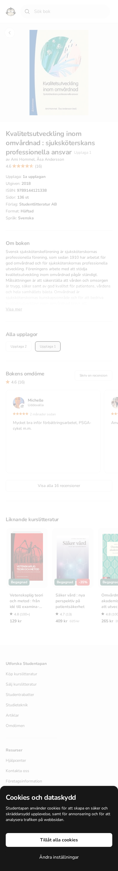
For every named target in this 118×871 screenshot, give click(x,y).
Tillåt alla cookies (59, 840)
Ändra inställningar (59, 857)
